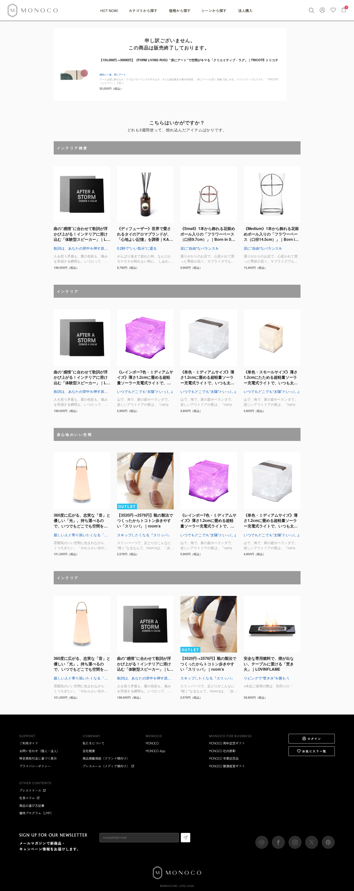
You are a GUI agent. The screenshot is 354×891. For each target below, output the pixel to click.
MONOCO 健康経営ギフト (227, 766)
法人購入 (245, 10)
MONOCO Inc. (169, 886)
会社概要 (89, 751)
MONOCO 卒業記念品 (224, 758)
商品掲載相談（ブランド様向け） (106, 758)
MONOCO (152, 743)
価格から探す (180, 10)
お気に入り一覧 (314, 751)
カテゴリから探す (143, 10)
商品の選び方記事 (31, 805)
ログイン (314, 738)
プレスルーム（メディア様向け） (106, 766)
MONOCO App (155, 751)
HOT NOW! (109, 10)
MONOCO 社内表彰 (222, 751)
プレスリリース (30, 790)
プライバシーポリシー (35, 766)
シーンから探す (214, 10)
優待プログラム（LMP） (36, 813)
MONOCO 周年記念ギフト (227, 743)
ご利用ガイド (28, 743)
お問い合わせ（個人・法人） (39, 751)
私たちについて (94, 743)
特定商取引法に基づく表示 (38, 758)
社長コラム (27, 798)
